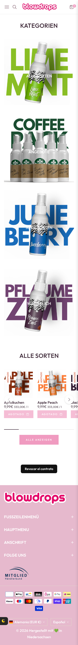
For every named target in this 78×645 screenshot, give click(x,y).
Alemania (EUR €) (27, 622)
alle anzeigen (39, 439)
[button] (69, 399)
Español (59, 622)
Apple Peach (47, 403)
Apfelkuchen (14, 403)
